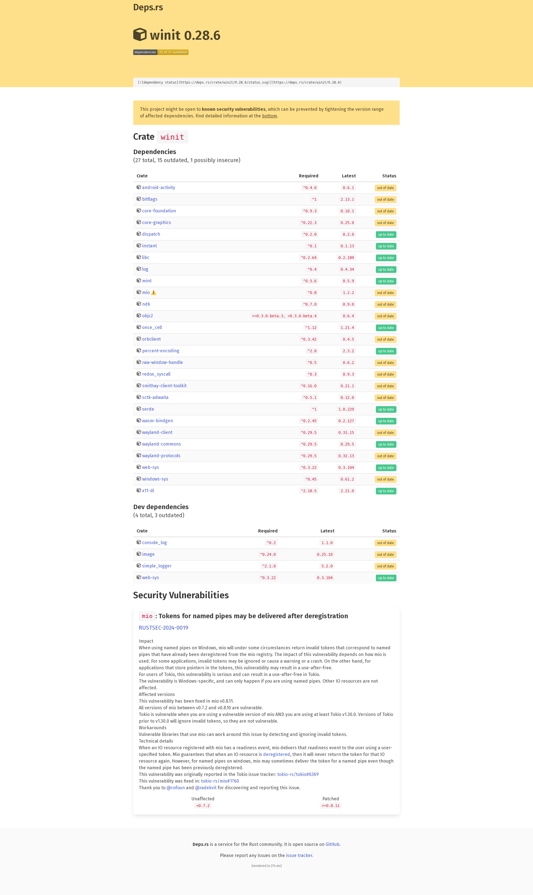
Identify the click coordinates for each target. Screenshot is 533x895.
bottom (269, 116)
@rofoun (176, 787)
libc (145, 257)
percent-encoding (160, 350)
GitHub (333, 844)
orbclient (151, 339)
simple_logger (157, 566)
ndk (146, 304)
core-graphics (156, 222)
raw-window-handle (162, 362)
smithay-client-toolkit (164, 385)
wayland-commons (161, 444)
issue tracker (299, 855)
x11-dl (148, 490)
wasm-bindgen (157, 420)
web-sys (150, 467)
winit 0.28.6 (183, 35)
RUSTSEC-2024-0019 (163, 627)
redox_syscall (156, 374)
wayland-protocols (161, 455)
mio (146, 292)
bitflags (149, 199)
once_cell (152, 327)
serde (148, 409)
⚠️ (153, 292)
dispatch (151, 234)
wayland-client (157, 432)
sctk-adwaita (155, 397)
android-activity (158, 187)
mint (147, 280)
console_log (154, 542)
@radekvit (206, 787)
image (148, 554)
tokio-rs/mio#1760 (220, 781)
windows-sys (155, 479)
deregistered (276, 754)
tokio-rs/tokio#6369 (298, 774)
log (145, 269)
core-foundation (159, 210)
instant (149, 245)
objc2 (147, 315)
